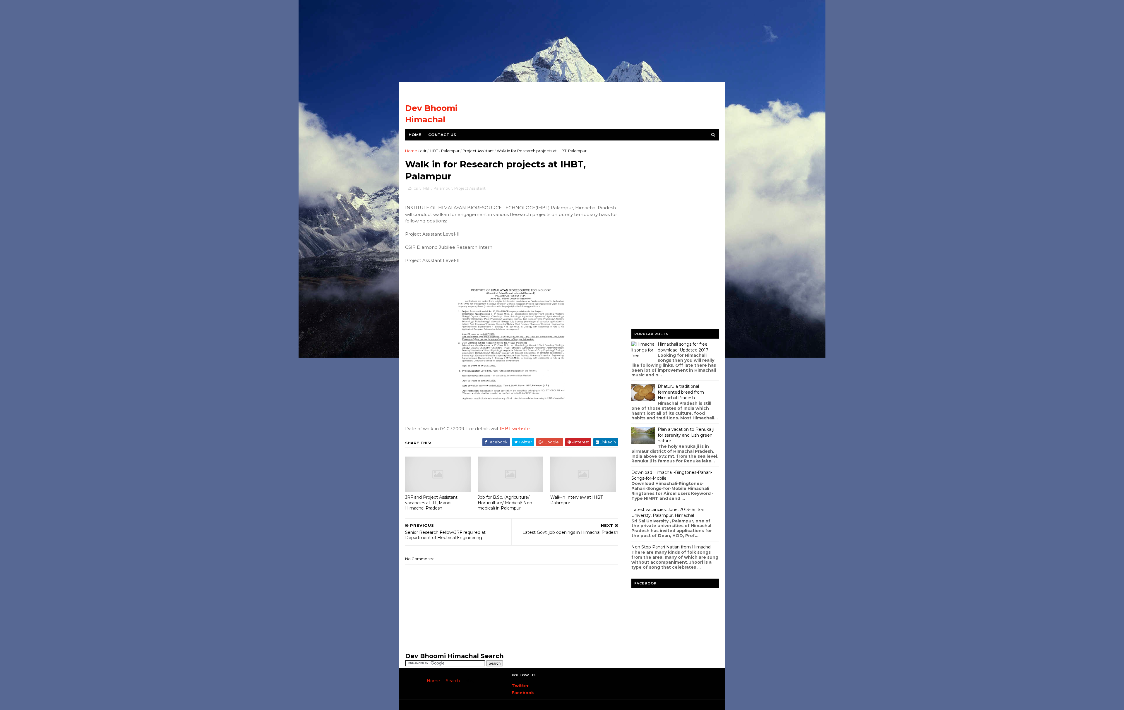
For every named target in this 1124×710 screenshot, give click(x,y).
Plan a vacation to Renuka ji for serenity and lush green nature (686, 435)
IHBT (433, 150)
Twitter (520, 685)
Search (453, 680)
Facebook (523, 692)
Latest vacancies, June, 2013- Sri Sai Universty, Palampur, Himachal (667, 512)
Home (415, 134)
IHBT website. (515, 428)
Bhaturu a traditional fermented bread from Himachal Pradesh (681, 392)
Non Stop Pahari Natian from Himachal (671, 547)
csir (423, 150)
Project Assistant (478, 150)
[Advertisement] (562, 41)
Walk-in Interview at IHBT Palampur (576, 500)
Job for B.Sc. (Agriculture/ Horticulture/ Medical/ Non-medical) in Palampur (506, 503)
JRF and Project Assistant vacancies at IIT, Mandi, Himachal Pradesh (431, 503)
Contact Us (442, 134)
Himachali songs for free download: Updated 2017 (683, 347)
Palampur (450, 150)
